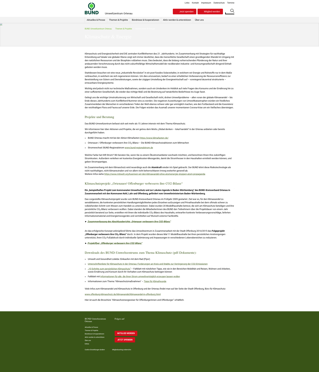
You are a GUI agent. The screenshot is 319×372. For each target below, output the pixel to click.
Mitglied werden (212, 11)
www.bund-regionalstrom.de (139, 147)
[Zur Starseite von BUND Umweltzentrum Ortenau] (92, 8)
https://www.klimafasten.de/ (154, 138)
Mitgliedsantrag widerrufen (121, 350)
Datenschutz (219, 3)
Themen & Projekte (118, 20)
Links (187, 3)
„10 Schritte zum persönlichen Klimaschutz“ (109, 268)
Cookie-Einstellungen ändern (95, 350)
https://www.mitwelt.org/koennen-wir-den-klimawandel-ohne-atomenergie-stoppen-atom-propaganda (154, 174)
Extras (87, 344)
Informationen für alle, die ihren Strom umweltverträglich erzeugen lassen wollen (140, 276)
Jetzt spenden (186, 11)
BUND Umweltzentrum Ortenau (98, 29)
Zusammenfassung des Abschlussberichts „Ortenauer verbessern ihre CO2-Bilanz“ (129, 221)
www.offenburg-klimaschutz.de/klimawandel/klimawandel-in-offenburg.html (123, 294)
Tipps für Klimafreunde (155, 281)
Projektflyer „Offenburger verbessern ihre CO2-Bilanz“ (114, 243)
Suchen (232, 11)
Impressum (206, 3)
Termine (230, 3)
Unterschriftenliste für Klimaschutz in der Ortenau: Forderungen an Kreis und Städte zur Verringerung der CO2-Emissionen (148, 264)
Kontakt (195, 3)
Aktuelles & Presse (96, 20)
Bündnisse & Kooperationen (145, 20)
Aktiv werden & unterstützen (177, 20)
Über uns (199, 20)
